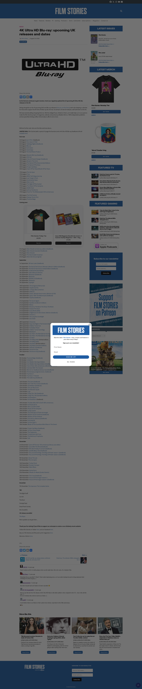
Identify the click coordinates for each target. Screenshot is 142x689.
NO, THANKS (71, 362)
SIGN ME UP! (71, 357)
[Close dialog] (90, 325)
